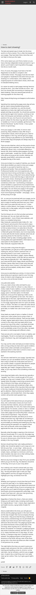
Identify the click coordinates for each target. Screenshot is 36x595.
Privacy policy (15, 578)
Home (26, 578)
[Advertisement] (18, 24)
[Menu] (2, 2)
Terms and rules (5, 578)
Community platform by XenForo (16, 581)
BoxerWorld (5, 575)
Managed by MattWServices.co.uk (9, 583)
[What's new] (30, 2)
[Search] (34, 2)
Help (21, 578)
